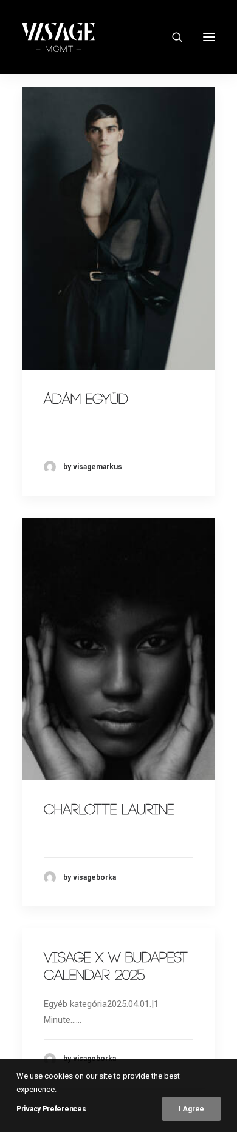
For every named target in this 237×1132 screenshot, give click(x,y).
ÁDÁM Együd (86, 399)
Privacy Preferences (51, 1109)
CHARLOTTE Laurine (109, 810)
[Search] (172, 37)
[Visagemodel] (58, 37)
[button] (209, 37)
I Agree (191, 1109)
